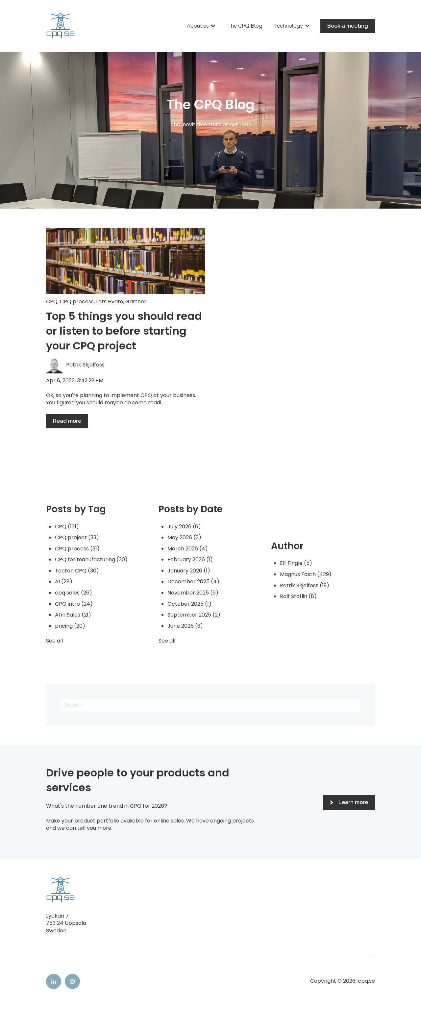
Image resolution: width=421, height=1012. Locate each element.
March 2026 (187, 548)
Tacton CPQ (77, 570)
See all (54, 641)
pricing (70, 626)
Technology (288, 26)
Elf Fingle (296, 563)
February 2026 (190, 559)
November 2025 (192, 592)
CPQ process (77, 301)
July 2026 (184, 526)
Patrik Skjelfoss (85, 364)
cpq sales (73, 592)
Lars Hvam (109, 301)
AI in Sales (73, 615)
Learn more (353, 802)
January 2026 (188, 570)
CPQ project (77, 537)
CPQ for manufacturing (91, 559)
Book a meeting (347, 26)
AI (63, 581)
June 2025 (185, 626)
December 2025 (193, 581)
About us (198, 26)
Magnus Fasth (306, 574)
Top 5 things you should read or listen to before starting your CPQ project (124, 331)
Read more (67, 421)
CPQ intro (74, 604)
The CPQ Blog (244, 26)
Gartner (135, 301)
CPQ (52, 301)
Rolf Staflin (298, 596)
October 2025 (189, 604)
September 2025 (193, 615)
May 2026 (184, 537)
